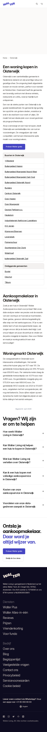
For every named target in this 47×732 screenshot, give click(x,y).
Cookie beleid (11, 686)
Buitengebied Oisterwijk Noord (17, 182)
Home (5, 58)
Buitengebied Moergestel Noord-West (21, 171)
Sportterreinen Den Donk (15, 247)
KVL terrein (9, 226)
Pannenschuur (11, 242)
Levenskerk (9, 237)
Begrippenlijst (11, 659)
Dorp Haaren (10, 199)
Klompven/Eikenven (13, 231)
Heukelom (9, 215)
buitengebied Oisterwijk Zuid (16, 258)
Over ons (8, 649)
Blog (6, 654)
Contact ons (10, 670)
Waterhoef (9, 253)
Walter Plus (10, 607)
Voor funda (10, 634)
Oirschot (8, 277)
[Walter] (9, 4)
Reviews (8, 618)
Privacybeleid (11, 675)
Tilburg (8, 282)
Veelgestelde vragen (16, 664)
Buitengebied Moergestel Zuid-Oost (20, 177)
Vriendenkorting (13, 628)
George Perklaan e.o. (14, 209)
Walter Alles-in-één (15, 612)
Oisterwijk (13, 58)
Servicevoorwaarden (16, 680)
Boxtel (7, 271)
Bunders (8, 188)
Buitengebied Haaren (14, 166)
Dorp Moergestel (12, 204)
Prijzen (7, 623)
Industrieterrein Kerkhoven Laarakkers (21, 220)
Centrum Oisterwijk (12, 193)
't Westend (9, 161)
